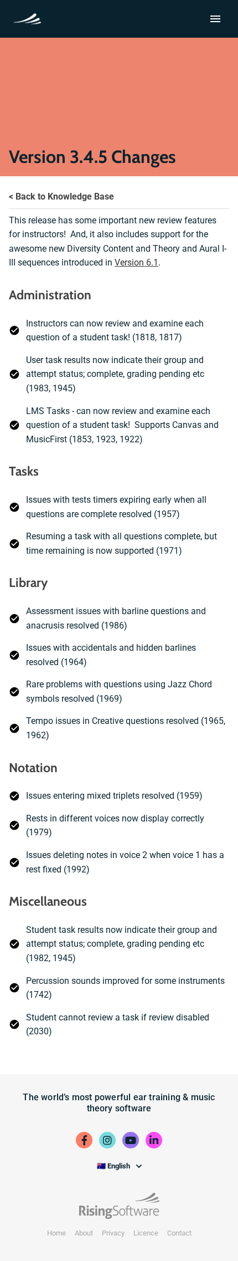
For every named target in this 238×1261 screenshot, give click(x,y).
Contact (179, 1233)
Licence (145, 1233)
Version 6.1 (136, 262)
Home (56, 1233)
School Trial (29, 18)
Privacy (113, 1233)
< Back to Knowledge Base (61, 196)
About (84, 1233)
